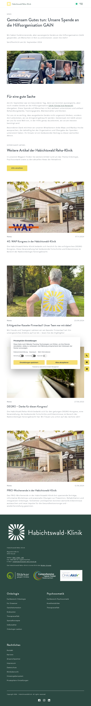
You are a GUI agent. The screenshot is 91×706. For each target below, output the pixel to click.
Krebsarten (11, 612)
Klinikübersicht (13, 672)
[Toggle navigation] (81, 4)
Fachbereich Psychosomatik (58, 599)
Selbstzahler (12, 625)
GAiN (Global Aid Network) (61, 106)
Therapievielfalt (13, 616)
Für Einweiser (12, 603)
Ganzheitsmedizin (14, 608)
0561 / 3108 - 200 (18, 558)
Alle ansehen (17, 168)
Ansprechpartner (13, 659)
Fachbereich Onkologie (16, 599)
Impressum (11, 663)
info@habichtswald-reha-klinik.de (24, 562)
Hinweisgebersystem (15, 676)
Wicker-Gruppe (46, 565)
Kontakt (10, 650)
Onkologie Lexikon (14, 629)
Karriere (10, 655)
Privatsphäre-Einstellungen (17, 680)
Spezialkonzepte (13, 621)
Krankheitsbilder (53, 603)
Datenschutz (12, 668)
